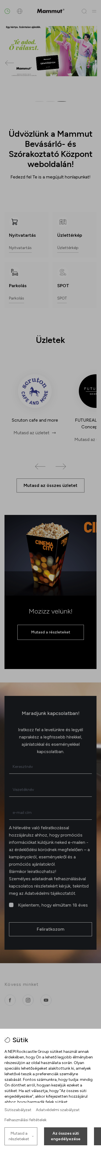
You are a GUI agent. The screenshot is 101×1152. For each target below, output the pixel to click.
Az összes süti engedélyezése (66, 1136)
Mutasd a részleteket (19, 1136)
